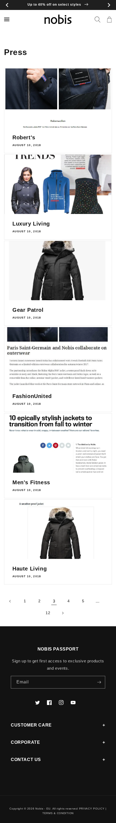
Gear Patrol (28, 310)
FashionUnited (32, 396)
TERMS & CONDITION (58, 813)
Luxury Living (31, 224)
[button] (97, 19)
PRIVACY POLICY (92, 808)
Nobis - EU (42, 808)
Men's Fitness (31, 482)
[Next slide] (108, 5)
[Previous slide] (7, 5)
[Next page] (63, 613)
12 (48, 613)
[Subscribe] (99, 682)
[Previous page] (10, 601)
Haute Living (29, 569)
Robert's (23, 137)
